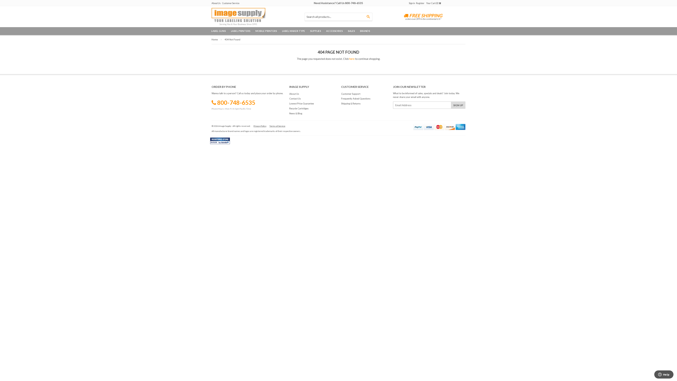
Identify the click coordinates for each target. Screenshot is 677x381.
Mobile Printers (266, 30)
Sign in (412, 3)
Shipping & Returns (351, 103)
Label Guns (218, 30)
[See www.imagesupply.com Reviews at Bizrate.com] (220, 141)
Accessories (334, 30)
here (352, 58)
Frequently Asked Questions (355, 98)
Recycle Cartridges (299, 108)
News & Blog (295, 113)
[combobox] (338, 17)
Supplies (315, 30)
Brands (365, 30)
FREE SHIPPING (425, 15)
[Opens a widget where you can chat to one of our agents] (663, 374)
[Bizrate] (225, 143)
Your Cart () (432, 3)
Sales (351, 30)
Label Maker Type (293, 30)
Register (420, 3)
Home (215, 39)
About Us (216, 3)
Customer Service (230, 3)
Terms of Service (277, 126)
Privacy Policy (260, 126)
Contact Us (295, 98)
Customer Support (350, 93)
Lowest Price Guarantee (301, 103)
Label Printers (240, 30)
